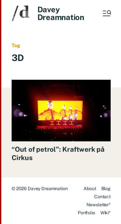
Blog (106, 188)
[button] (106, 13)
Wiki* (105, 212)
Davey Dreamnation (60, 13)
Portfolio (86, 212)
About (90, 188)
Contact (102, 196)
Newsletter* (98, 204)
